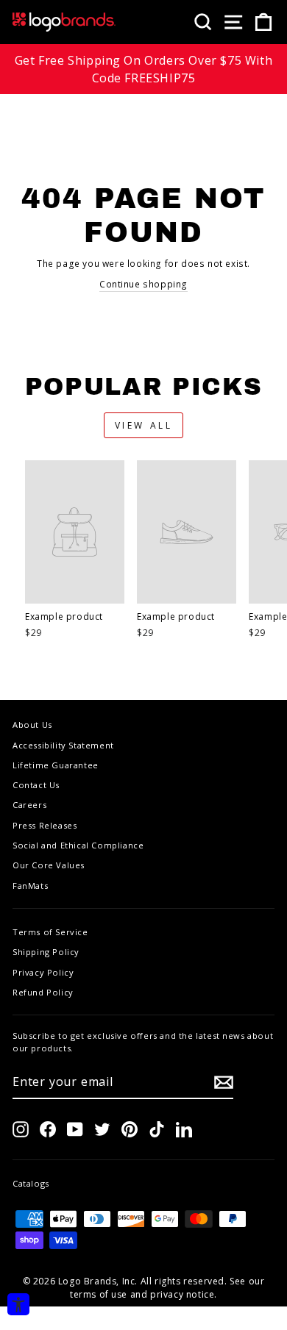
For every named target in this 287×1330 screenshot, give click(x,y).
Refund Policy (43, 992)
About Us (32, 724)
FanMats (30, 885)
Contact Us (36, 784)
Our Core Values (49, 864)
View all (144, 425)
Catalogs (31, 1183)
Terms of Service (50, 931)
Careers (29, 804)
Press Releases (45, 825)
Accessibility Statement (63, 745)
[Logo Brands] (64, 22)
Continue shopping (143, 284)
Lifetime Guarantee (56, 765)
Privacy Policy (43, 972)
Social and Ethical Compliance (78, 845)
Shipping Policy (46, 951)
